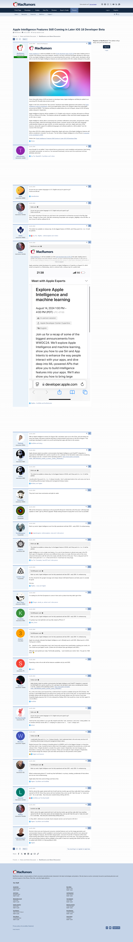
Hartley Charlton (17, 904)
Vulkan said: (34, 680)
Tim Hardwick (69, 898)
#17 (89, 629)
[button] (27, 10)
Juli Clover (15, 893)
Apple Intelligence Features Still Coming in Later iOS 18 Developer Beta (56, 138)
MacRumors (17, 32)
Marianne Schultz (70, 904)
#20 (89, 708)
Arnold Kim (16, 887)
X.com (17, 889)
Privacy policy (16, 926)
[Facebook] (105, 4)
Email (14, 889)
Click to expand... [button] (59, 262)
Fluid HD (18, 929)
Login (106, 50)
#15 (89, 592)
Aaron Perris (69, 916)
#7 (89, 433)
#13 (89, 539)
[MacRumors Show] (102, 4)
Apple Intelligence (34, 53)
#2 (89, 146)
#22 (89, 760)
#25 (89, 828)
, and (41, 403)
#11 (89, 506)
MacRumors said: (35, 246)
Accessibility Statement (27, 926)
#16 (89, 609)
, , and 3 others (45, 235)
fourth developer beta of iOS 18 (65, 53)
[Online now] (20, 667)
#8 (89, 450)
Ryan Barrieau (69, 910)
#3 (89, 186)
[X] (111, 4)
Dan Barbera (16, 910)
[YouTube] (113, 4)
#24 (89, 804)
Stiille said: (33, 207)
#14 (89, 567)
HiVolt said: (34, 470)
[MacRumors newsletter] (119, 4)
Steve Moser (16, 916)
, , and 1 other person (48, 533)
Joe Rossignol (69, 893)
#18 (89, 659)
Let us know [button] (93, 4)
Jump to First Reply (41, 43)
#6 (89, 242)
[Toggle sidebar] (119, 14)
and (36, 443)
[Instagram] (108, 4)
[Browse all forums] (115, 14)
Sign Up (106, 46)
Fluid (14, 929)
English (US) (116, 927)
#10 (89, 490)
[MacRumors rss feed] (116, 4)
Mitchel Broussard (17, 898)
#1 (89, 43)
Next (24, 39)
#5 (89, 225)
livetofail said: (34, 808)
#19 (89, 675)
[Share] (86, 43)
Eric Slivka (68, 887)
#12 (89, 523)
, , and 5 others (43, 156)
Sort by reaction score (38, 32)
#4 (89, 203)
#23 (89, 788)
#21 (89, 731)
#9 (89, 466)
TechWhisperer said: (36, 571)
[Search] (117, 14)
